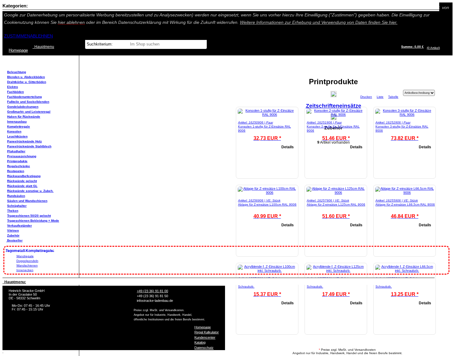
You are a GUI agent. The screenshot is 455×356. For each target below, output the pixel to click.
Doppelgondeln (27, 261)
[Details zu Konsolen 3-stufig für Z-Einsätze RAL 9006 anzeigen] (404, 114)
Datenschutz (204, 347)
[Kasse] (441, 48)
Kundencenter (204, 337)
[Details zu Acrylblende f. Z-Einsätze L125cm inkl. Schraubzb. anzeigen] (335, 270)
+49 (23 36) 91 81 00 (152, 291)
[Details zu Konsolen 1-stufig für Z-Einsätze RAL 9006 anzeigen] (267, 114)
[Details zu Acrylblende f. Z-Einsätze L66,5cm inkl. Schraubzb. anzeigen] (404, 270)
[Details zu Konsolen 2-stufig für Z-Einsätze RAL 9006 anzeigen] (335, 114)
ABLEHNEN (41, 35)
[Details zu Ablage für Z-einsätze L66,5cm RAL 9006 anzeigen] (404, 192)
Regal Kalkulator (206, 332)
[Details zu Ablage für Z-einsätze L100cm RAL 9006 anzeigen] (267, 192)
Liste (380, 96)
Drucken (366, 96)
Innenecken (24, 270)
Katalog (200, 342)
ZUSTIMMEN (17, 35)
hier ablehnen (71, 22)
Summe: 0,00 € (412, 46)
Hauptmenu (43, 47)
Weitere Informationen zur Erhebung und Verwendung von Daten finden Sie (318, 22)
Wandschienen (27, 265)
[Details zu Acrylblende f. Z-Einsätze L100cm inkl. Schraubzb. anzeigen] (267, 270)
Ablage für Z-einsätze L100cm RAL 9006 (267, 204)
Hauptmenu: (14, 282)
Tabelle (393, 96)
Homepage (202, 327)
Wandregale (25, 256)
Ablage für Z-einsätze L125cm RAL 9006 (336, 204)
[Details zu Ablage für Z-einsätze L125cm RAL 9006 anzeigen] (335, 192)
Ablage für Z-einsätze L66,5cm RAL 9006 (405, 204)
